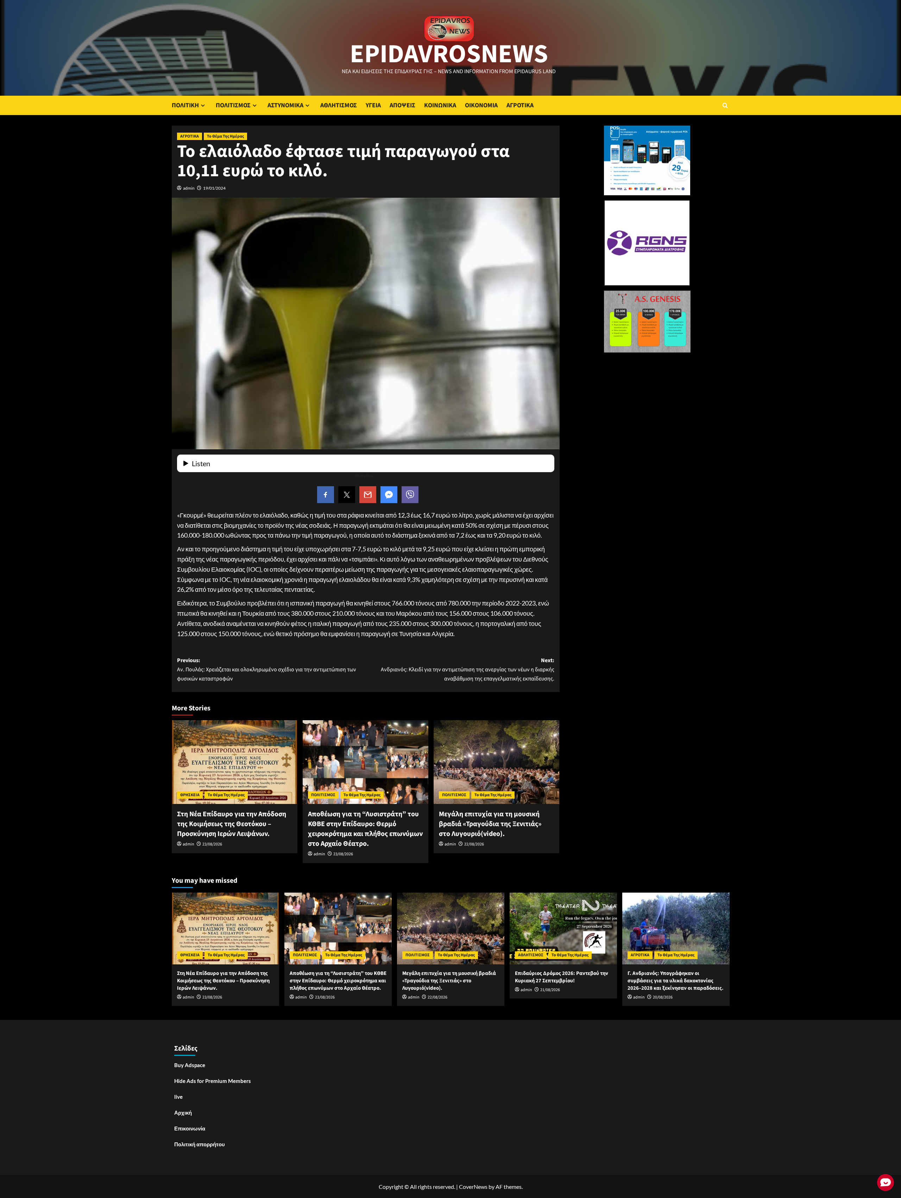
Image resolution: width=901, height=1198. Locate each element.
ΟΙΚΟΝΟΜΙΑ (481, 105)
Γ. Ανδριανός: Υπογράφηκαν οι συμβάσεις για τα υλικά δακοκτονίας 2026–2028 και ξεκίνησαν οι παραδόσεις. (676, 981)
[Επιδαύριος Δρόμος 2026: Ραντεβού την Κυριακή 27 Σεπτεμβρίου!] (563, 928)
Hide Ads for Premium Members (212, 1081)
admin (189, 188)
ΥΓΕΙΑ (373, 105)
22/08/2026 (474, 844)
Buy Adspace (189, 1065)
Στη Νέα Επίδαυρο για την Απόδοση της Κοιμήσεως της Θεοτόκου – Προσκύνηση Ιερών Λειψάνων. (231, 824)
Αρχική (183, 1112)
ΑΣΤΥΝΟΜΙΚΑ (285, 105)
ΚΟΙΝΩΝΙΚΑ (440, 105)
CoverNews (473, 1186)
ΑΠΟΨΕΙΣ (402, 105)
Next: (467, 669)
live (178, 1097)
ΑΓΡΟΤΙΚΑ (520, 105)
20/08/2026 (663, 997)
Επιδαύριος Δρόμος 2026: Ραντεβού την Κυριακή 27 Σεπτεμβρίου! (561, 977)
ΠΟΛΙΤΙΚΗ (185, 105)
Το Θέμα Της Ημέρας (225, 136)
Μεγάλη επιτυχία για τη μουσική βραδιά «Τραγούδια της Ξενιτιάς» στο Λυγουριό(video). (490, 824)
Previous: (266, 669)
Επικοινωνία (189, 1128)
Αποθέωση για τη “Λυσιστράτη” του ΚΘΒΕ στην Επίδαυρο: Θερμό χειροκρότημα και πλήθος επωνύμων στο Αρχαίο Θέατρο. (365, 829)
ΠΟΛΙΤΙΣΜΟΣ (233, 105)
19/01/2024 (214, 188)
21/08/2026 (550, 990)
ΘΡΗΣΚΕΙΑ (190, 795)
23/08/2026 (212, 844)
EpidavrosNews (449, 54)
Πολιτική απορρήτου (199, 1144)
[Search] (725, 105)
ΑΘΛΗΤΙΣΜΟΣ (338, 105)
